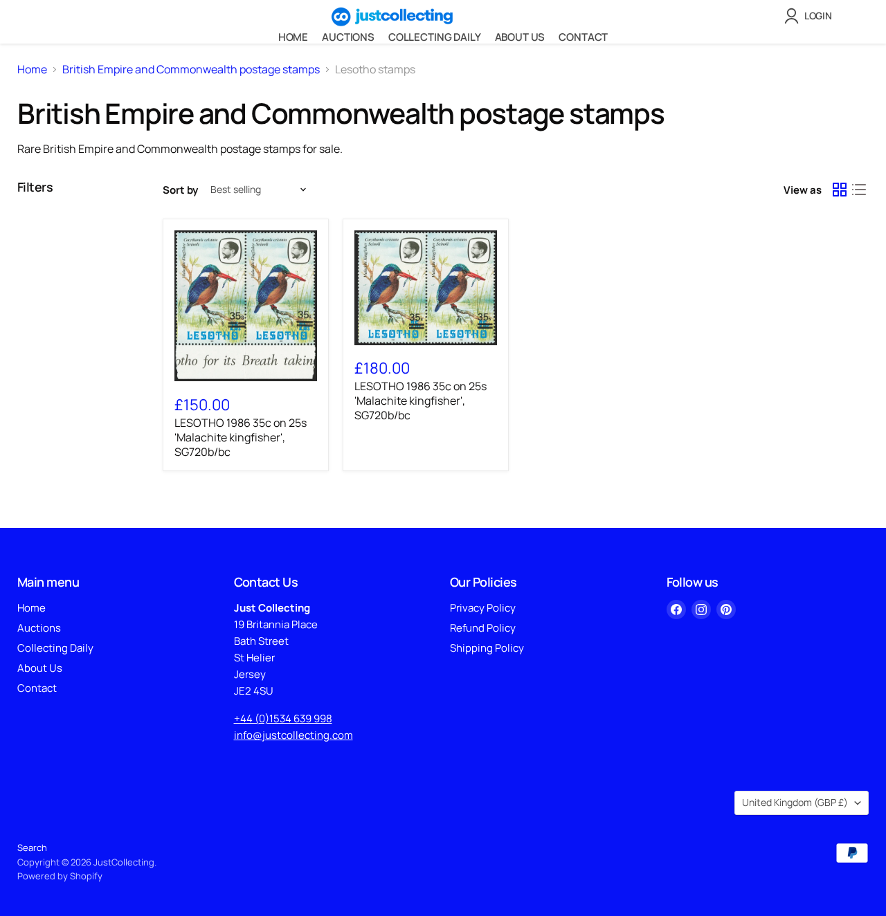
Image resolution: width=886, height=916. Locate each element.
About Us (520, 37)
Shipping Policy (487, 648)
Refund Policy (483, 628)
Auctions (348, 37)
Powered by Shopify (59, 876)
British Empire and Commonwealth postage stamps (191, 69)
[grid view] (839, 189)
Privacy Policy (483, 608)
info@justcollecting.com (293, 735)
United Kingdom (795, 802)
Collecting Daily (434, 37)
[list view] (859, 189)
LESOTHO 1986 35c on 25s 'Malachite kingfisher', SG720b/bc (240, 437)
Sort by (180, 190)
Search (32, 847)
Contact (583, 37)
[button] (811, 16)
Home (293, 37)
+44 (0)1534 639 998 (283, 718)
